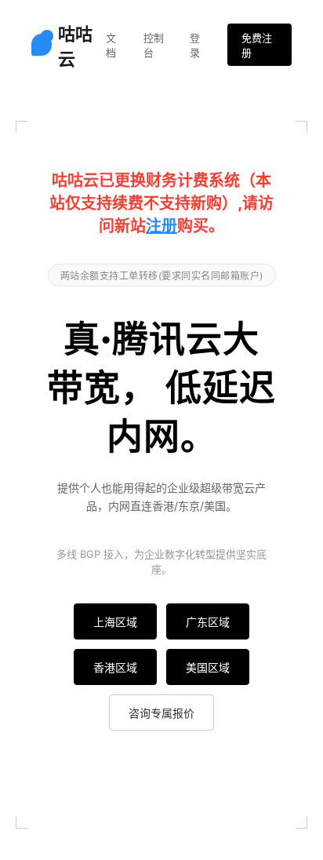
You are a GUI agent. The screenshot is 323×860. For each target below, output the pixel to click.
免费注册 (256, 45)
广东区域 (208, 622)
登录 (195, 45)
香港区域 (115, 667)
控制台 (153, 45)
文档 (111, 45)
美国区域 (208, 667)
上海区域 (115, 622)
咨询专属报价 (161, 713)
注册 (161, 226)
